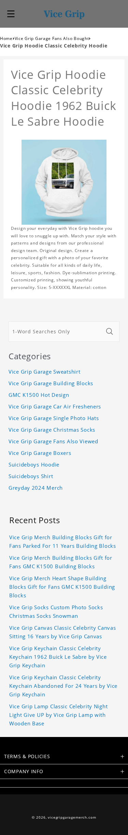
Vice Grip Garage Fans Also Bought (52, 38)
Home (6, 38)
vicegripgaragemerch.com (72, 817)
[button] (11, 13)
